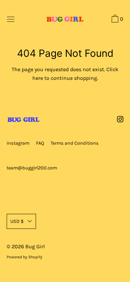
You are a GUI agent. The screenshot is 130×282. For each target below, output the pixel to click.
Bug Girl (35, 246)
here (37, 78)
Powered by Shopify (24, 257)
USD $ (17, 221)
